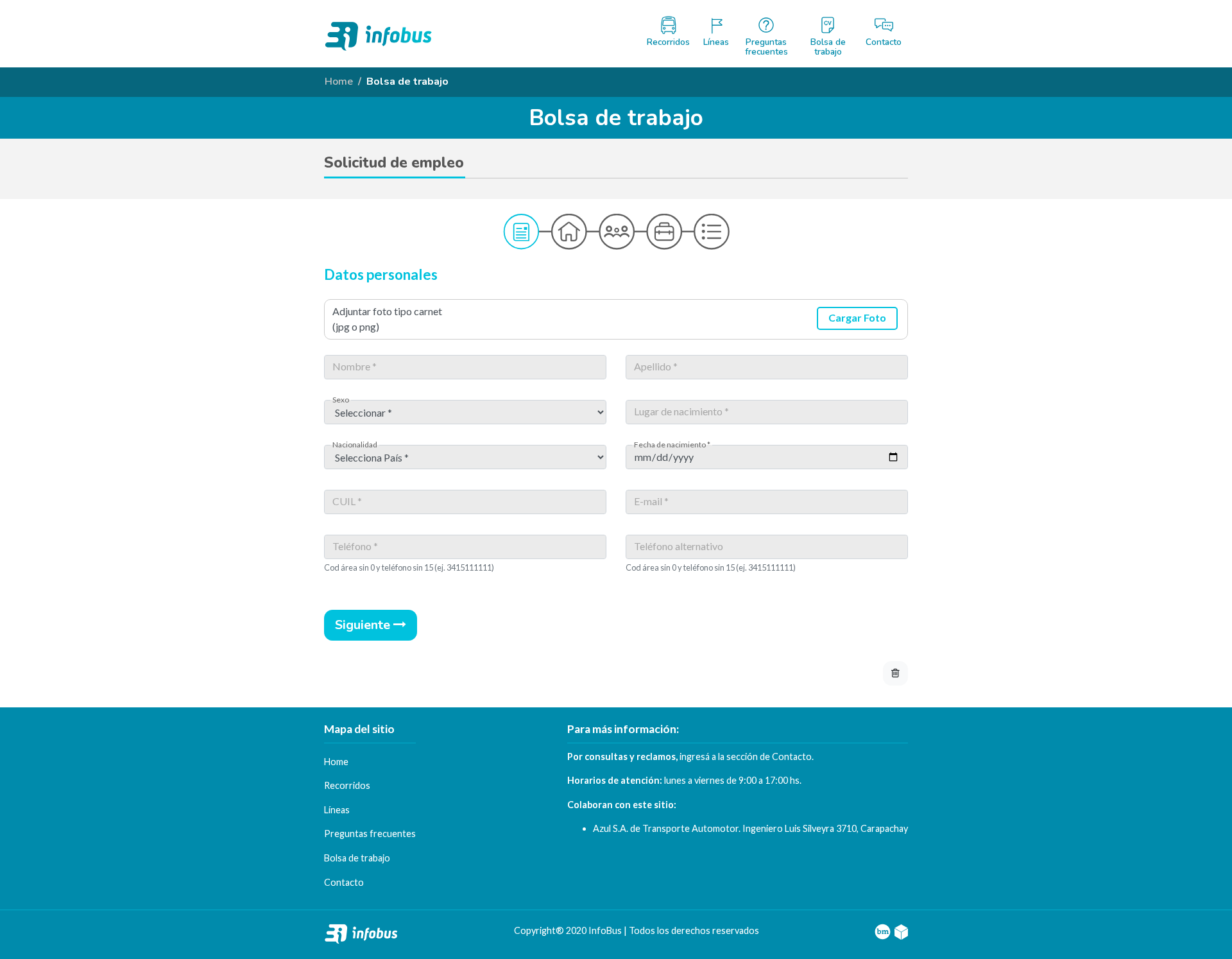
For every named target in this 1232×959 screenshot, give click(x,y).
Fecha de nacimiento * (672, 445)
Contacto (792, 756)
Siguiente (364, 625)
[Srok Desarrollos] (901, 930)
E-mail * (651, 501)
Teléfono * (355, 546)
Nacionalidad (354, 445)
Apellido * (656, 366)
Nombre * (354, 366)
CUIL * (347, 501)
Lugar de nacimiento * (681, 411)
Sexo (340, 400)
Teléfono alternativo (678, 546)
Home (339, 81)
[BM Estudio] (883, 930)
